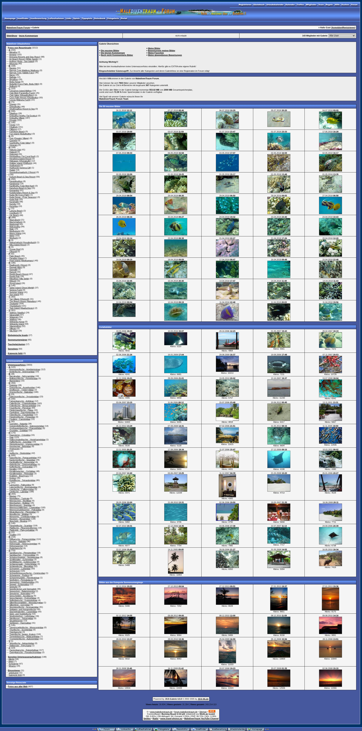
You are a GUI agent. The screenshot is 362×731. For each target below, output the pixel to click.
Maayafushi (14, 220)
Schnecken (14, 571)
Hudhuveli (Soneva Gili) (20, 168)
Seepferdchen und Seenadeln (22, 589)
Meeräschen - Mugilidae (20, 501)
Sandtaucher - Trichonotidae (22, 555)
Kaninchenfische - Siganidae (22, 460)
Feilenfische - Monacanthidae (22, 405)
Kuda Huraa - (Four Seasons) (23, 197)
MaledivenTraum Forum (18, 27)
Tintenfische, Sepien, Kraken (22, 634)
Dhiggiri (12, 104)
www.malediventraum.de (161, 712)
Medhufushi (14, 231)
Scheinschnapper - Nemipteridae (24, 557)
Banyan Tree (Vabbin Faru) (21, 72)
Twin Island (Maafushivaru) (21, 308)
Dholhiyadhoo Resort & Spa (22, 109)
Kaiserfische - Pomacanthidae (23, 458)
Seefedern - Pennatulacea (21, 580)
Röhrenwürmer (16, 546)
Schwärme (13, 664)
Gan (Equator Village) (19, 138)
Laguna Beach (16, 211)
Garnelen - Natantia (18, 424)
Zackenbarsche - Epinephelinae (23, 650)
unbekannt (13, 673)
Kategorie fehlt (15, 675)
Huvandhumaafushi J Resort (22, 172)
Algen (11, 661)
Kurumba (13, 206)
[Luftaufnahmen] (56, 18)
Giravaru (13, 145)
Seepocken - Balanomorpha (22, 591)
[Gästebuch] (259, 4)
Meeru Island (15, 233)
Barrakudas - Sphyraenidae (22, 376)
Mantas (12, 496)
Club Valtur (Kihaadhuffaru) (21, 95)
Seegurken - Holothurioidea (21, 582)
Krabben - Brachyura (19, 476)
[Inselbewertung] (38, 18)
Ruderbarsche (16, 548)
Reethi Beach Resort (18, 274)
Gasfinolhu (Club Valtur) (20, 143)
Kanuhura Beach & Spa (20, 188)
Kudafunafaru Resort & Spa (22, 192)
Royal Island (15, 283)
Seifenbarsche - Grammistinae (23, 600)
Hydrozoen (14, 448)
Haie (11, 437)
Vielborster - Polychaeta (20, 645)
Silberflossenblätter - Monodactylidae (26, 602)
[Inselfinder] (23, 18)
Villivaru (12, 328)
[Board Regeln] (329, 4)
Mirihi (11, 235)
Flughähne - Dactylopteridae (22, 412)
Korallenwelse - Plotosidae (21, 473)
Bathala (12, 77)
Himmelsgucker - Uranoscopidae (24, 444)
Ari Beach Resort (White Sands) (23, 59)
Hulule (12, 170)
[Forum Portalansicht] (124, 18)
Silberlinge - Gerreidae (19, 605)
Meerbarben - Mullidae (19, 503)
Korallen (13, 469)
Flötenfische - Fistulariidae (21, 415)
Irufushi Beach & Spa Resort (22, 177)
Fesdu (12, 125)
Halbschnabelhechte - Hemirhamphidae (27, 439)
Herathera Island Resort (20, 159)
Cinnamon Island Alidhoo (20, 91)
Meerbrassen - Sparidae (20, 505)
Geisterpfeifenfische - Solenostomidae (26, 426)
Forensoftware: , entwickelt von (181, 714)
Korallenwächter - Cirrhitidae (22, 471)
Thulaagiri (13, 303)
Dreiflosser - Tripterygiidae (21, 390)
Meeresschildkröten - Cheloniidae (24, 507)
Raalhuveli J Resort (18, 265)
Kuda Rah (13, 199)
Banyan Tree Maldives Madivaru (24, 70)
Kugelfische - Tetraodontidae (22, 480)
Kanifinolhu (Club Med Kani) (22, 186)
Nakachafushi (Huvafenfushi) (22, 242)
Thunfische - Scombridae (20, 630)
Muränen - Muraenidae (19, 519)
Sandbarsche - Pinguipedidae (22, 553)
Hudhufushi (14, 165)
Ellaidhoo (13, 113)
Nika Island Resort (17, 245)
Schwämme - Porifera (19, 575)
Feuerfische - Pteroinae (20, 408)
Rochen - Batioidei (17, 541)
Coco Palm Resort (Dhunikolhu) (23, 97)
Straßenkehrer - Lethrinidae (22, 616)
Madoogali (14, 224)
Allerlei (11, 659)
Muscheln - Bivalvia (18, 521)
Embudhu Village (17, 118)
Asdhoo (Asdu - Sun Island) (22, 61)
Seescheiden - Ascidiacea (21, 596)
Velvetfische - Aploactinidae (21, 643)
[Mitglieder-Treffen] (300, 4)
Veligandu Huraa (16, 322)
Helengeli (13, 154)
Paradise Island (16, 258)
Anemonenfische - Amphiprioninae (24, 369)
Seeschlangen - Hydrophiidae (22, 598)
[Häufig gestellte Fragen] (337, 4)
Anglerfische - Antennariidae (22, 371)
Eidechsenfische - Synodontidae (24, 396)
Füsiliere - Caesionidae (19, 419)
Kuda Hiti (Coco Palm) (19, 195)
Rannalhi (13, 269)
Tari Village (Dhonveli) (19, 299)
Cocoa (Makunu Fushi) (20, 100)
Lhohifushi (14, 213)
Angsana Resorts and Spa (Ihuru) (24, 57)
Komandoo (14, 190)
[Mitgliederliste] (311, 4)
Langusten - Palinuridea (20, 485)
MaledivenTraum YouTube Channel (201, 718)
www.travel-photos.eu (171, 718)
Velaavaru (13, 317)
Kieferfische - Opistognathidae (23, 464)
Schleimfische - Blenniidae (21, 566)
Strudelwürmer (16, 621)
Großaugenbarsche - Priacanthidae (25, 428)
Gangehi (13, 140)
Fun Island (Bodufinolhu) (20, 134)
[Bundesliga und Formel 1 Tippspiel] (87, 18)
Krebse (12, 478)
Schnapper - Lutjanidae (20, 568)
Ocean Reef (15, 249)
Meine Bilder (154, 48)
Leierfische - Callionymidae (21, 489)
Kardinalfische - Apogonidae (22, 462)
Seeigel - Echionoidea (19, 584)
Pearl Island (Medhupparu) (21, 260)
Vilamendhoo (15, 326)
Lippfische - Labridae (18, 491)
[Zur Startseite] (354, 4)
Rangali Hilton (15, 267)
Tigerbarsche (15, 632)
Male (11, 229)
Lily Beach (14, 215)
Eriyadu (12, 120)
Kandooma (14, 183)
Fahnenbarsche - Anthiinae (21, 401)
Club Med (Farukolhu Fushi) (22, 93)
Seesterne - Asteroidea (19, 593)
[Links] (68, 18)
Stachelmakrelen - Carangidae (23, 611)
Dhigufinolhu (15, 106)
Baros (12, 75)
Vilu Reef (13, 331)
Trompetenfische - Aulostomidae (24, 639)
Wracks (12, 666)
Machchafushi (15, 222)
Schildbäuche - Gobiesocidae (22, 562)
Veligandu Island (16, 324)
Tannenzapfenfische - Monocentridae (26, 627)
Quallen (12, 534)
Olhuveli (13, 251)
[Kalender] (290, 4)
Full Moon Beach (17, 131)
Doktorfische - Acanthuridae (22, 387)
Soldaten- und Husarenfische (22, 609)
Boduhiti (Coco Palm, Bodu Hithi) (24, 84)
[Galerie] (113, 18)
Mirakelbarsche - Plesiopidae (22, 512)
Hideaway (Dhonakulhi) (20, 161)
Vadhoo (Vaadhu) (17, 312)
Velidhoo (13, 319)
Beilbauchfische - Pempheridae (23, 378)
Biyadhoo (13, 79)
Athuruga (13, 63)
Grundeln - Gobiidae (18, 430)
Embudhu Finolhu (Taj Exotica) (23, 116)
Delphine (13, 385)
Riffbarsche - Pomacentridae (22, 539)
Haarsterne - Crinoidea (19, 435)
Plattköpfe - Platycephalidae (22, 530)
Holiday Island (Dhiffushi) (20, 163)
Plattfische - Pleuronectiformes (23, 528)
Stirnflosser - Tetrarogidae (21, 618)
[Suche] (345, 4)
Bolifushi (13, 86)
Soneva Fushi (15, 290)
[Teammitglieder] (321, 4)
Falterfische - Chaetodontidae (22, 403)
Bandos (12, 68)
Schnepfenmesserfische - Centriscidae (27, 573)
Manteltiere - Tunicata (19, 498)
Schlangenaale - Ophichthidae (23, 564)
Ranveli (12, 272)
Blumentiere (14, 381)
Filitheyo (13, 129)
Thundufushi (15, 306)
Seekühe (13, 587)
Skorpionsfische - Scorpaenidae (24, 607)
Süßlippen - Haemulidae (20, 623)
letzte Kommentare (28, 36)
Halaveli (13, 152)
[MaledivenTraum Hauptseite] (10, 18)
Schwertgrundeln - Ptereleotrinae (24, 577)
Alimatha (13, 52)
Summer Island (16, 292)
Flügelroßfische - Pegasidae (22, 417)
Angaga (12, 54)
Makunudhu (14, 226)
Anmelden (337, 27)
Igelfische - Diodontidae (20, 453)
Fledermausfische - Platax (21, 410)
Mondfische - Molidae (19, 514)
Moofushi (13, 238)
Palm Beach (14, 256)
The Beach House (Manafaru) (23, 301)
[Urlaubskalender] (275, 4)
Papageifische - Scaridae (20, 525)
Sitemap (203, 712)
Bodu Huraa (14, 82)
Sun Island (14, 294)
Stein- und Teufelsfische (20, 614)
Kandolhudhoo (15, 181)
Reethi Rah (14, 276)
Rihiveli (12, 281)
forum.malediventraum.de (185, 712)
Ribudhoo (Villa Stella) (19, 278)
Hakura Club (15, 149)
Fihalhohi (13, 127)
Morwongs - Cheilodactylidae (22, 516)
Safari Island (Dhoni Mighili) (21, 288)
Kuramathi (14, 202)
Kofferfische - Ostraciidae (21, 467)
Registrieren (349, 27)
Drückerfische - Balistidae (21, 392)
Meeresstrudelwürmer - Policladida (25, 510)
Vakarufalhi (14, 315)
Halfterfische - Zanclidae (20, 442)
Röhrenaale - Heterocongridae (23, 544)
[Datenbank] (100, 18)
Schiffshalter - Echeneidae (21, 559)
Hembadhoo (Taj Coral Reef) (22, 156)
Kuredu (12, 204)
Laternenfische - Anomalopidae (23, 487)
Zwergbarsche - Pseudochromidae (25, 652)
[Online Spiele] (76, 18)
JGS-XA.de (203, 699)
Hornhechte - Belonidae (20, 446)
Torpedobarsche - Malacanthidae (24, 636)
